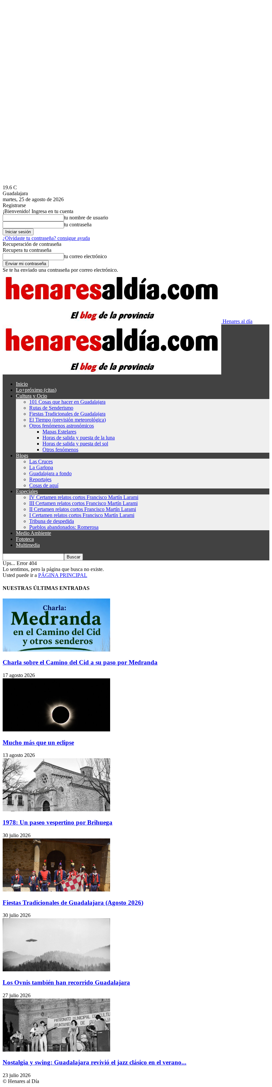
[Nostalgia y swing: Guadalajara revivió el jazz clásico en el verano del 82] (56, 1050)
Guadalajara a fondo (50, 473)
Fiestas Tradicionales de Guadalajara (67, 414)
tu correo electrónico (85, 256)
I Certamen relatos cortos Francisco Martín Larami (81, 515)
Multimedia (28, 545)
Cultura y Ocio (31, 396)
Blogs (22, 455)
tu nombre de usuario (86, 217)
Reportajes (40, 479)
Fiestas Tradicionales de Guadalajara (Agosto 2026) (73, 902)
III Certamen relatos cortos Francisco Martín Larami (83, 503)
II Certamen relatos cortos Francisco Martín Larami (82, 509)
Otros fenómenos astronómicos (61, 426)
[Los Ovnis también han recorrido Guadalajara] (56, 969)
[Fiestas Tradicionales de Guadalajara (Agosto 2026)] (56, 889)
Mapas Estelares (59, 431)
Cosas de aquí (43, 485)
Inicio (22, 384)
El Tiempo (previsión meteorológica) (67, 420)
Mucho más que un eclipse (38, 742)
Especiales (27, 491)
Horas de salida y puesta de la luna (78, 437)
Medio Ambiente (33, 533)
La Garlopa (41, 467)
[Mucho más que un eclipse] (56, 729)
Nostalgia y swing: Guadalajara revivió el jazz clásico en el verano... (94, 1062)
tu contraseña (78, 224)
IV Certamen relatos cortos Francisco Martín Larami (83, 497)
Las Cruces (41, 461)
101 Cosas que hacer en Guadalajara (67, 402)
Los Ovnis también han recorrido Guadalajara (66, 982)
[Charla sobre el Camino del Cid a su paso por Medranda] (56, 650)
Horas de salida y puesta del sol (75, 443)
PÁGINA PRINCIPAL (62, 575)
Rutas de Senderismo (51, 408)
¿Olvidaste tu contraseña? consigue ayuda (46, 238)
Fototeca (25, 539)
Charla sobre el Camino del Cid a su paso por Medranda (80, 662)
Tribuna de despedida (51, 521)
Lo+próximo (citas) (36, 390)
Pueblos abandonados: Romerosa (64, 527)
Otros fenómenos (60, 449)
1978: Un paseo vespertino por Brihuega (57, 822)
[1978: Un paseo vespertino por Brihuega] (56, 809)
